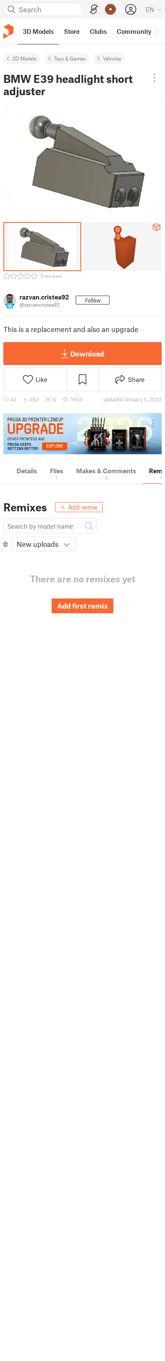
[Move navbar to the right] (156, 31)
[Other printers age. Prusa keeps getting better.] (82, 433)
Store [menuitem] (72, 31)
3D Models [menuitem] (38, 31)
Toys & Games (69, 58)
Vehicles (112, 58)
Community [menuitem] (134, 31)
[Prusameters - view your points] (110, 9)
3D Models (24, 58)
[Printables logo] (8, 31)
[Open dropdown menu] (155, 78)
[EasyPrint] (94, 9)
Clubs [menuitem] (98, 31)
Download (87, 353)
